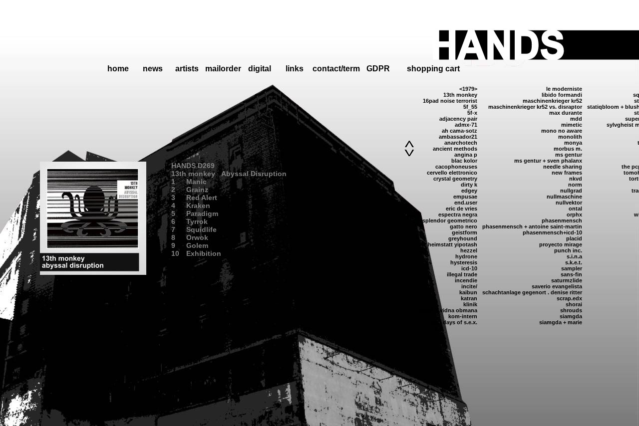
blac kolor (464, 161)
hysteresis (463, 262)
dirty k (469, 185)
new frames (567, 173)
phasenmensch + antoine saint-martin (532, 226)
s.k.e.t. (573, 262)
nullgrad (571, 191)
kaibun (468, 292)
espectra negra (457, 214)
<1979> (468, 89)
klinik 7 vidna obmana (448, 310)
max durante (565, 113)
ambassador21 (458, 137)
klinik (470, 304)
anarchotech (460, 143)
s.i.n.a (574, 256)
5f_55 (470, 107)
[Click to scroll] (409, 144)
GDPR (378, 68)
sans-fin (571, 274)
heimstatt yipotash (452, 244)
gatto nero (463, 226)
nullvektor (569, 203)
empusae (465, 197)
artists (187, 68)
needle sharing (562, 167)
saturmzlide (566, 280)
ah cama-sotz (459, 131)
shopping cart (433, 68)
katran (469, 298)
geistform (464, 232)
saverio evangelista (557, 286)
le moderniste (564, 89)
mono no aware (561, 131)
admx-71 (466, 125)
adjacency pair (458, 119)
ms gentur (568, 155)
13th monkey (460, 95)
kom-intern (462, 316)
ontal (575, 209)
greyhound (462, 238)
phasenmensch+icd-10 (552, 232)
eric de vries (461, 209)
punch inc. (568, 250)
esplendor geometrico (448, 220)
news (153, 68)
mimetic (571, 125)
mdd (576, 119)
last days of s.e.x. (454, 322)
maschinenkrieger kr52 (552, 101)
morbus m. (568, 149)
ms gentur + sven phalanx (548, 161)
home (118, 68)
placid (574, 238)
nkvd (575, 179)
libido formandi (562, 95)
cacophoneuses (456, 167)
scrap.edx (569, 298)
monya (573, 143)
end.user (465, 203)
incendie (466, 280)
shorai (574, 304)
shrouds (571, 310)
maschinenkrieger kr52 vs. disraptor (535, 107)
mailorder (223, 68)
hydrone (466, 256)
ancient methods (455, 149)
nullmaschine (564, 197)
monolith (570, 137)
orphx (574, 214)
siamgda (571, 316)
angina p (465, 155)
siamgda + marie (560, 322)
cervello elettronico (452, 173)
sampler (571, 268)
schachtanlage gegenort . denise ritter (532, 292)
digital (259, 68)
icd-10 (469, 268)
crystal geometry (455, 179)
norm (575, 185)
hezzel (468, 250)
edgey (469, 191)
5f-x (472, 113)
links (295, 68)
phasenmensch (562, 220)
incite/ (469, 286)
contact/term (336, 68)
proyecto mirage (560, 244)
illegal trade (462, 274)
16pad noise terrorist (450, 101)
